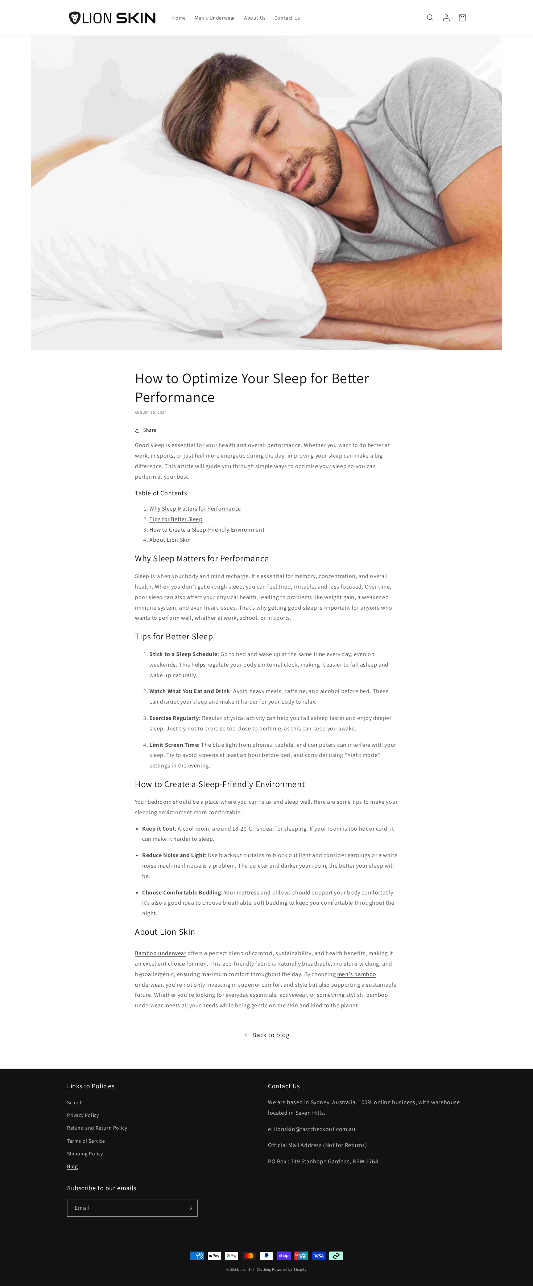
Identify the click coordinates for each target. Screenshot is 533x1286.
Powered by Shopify (289, 1269)
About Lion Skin (170, 540)
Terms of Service (86, 1141)
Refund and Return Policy (97, 1128)
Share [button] (150, 430)
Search (75, 1102)
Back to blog (270, 1035)
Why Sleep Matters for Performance (195, 508)
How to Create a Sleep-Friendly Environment (206, 529)
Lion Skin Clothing (255, 1269)
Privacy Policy (83, 1115)
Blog (72, 1166)
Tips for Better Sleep (176, 519)
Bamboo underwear (160, 953)
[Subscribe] (189, 1208)
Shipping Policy (85, 1153)
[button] (430, 18)
